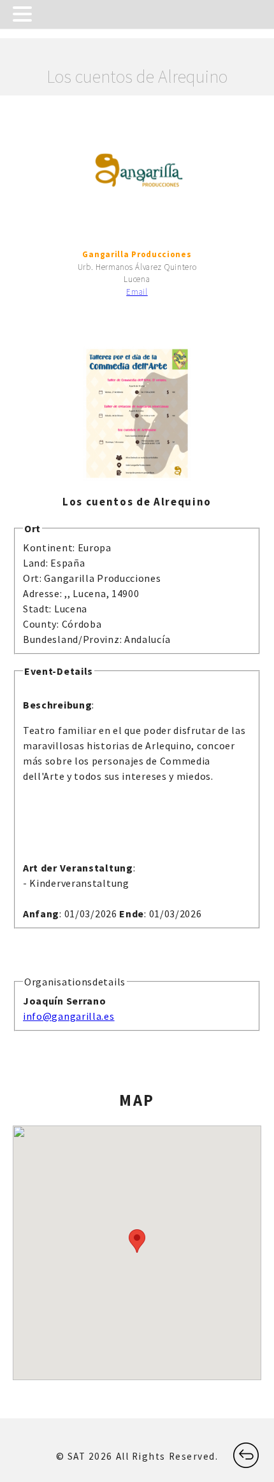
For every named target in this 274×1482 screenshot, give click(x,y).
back (242, 1449)
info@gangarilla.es (69, 1016)
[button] (137, 1241)
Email (137, 291)
